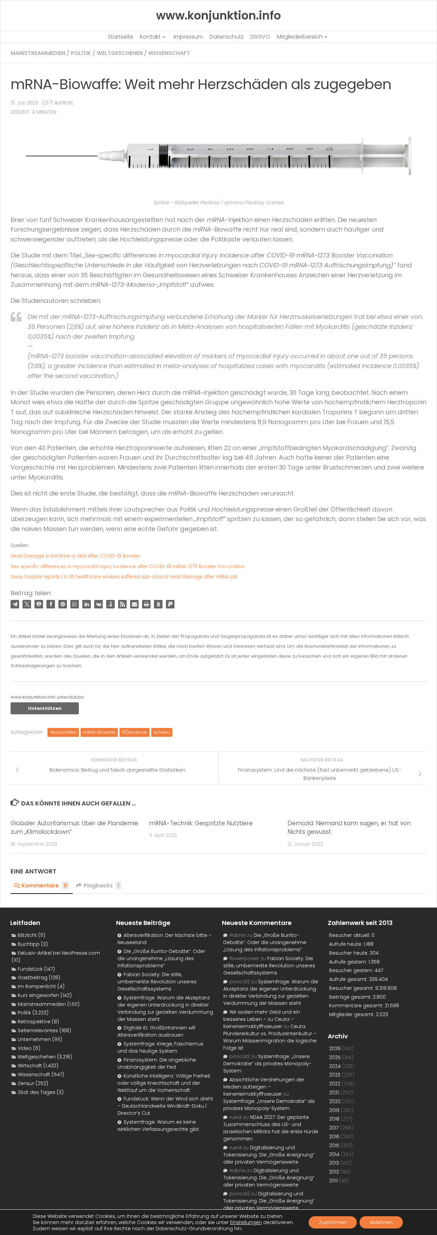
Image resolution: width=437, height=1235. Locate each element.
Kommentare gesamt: (357, 1005)
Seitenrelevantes (38, 1030)
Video (25, 1048)
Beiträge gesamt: (351, 997)
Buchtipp (29, 944)
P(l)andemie (134, 732)
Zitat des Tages (36, 1092)
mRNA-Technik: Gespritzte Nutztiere (201, 823)
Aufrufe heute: (346, 944)
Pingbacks (101, 885)
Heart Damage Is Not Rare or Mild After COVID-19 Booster (75, 556)
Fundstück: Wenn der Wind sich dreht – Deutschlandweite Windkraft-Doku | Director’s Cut (165, 1106)
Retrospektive (34, 1021)
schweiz (162, 732)
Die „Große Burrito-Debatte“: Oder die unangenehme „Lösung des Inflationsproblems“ (161, 958)
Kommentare (44, 885)
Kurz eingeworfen (38, 995)
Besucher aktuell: (350, 935)
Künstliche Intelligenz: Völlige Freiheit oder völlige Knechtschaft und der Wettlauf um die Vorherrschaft (163, 1083)
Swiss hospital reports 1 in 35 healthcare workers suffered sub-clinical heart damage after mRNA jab (124, 577)
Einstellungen (246, 1222)
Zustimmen (333, 1222)
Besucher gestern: (352, 970)
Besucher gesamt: (352, 988)
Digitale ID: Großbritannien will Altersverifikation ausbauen (156, 1031)
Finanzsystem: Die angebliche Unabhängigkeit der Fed (156, 1063)
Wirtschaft (30, 1065)
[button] (15, 604)
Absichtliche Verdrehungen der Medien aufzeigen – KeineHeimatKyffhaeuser (264, 1086)
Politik (81, 53)
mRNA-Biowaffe (99, 732)
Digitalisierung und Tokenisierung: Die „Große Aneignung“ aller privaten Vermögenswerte (268, 1154)
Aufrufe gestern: (348, 961)
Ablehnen (381, 1222)
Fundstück (30, 969)
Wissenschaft (169, 53)
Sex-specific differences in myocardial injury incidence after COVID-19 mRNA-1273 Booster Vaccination (128, 566)
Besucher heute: (349, 953)
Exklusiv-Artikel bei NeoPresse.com (59, 953)
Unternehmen (34, 1039)
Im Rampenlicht (37, 986)
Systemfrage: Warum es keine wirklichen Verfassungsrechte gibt (158, 1126)
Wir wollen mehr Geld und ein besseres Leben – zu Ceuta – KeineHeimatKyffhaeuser (261, 1019)
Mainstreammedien (38, 53)
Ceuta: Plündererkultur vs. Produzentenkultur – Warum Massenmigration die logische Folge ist (269, 1037)
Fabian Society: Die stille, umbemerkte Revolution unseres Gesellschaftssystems (157, 981)
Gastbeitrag (32, 977)
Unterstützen (44, 708)
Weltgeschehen (120, 53)
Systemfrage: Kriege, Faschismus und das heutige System (160, 1047)
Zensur (26, 1083)
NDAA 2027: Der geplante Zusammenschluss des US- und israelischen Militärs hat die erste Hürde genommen (270, 1128)
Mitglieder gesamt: (352, 1014)
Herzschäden (63, 732)
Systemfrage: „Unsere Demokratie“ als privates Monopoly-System (267, 1063)
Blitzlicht (27, 935)
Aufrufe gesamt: (349, 979)
